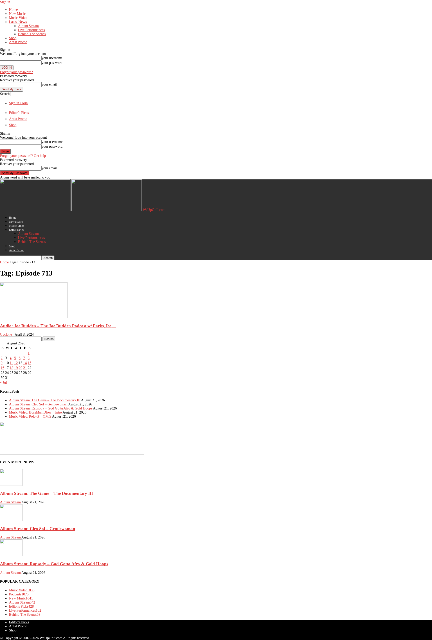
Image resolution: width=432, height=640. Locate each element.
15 (29, 363)
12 (16, 363)
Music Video (18, 18)
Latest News (18, 22)
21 (25, 368)
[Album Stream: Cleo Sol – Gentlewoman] (11, 520)
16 (2, 368)
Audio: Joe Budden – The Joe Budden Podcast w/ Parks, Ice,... (58, 325)
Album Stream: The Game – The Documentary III (44, 400)
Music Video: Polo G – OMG (30, 416)
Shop (12, 38)
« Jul (3, 382)
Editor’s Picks (19, 113)
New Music (17, 14)
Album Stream (28, 26)
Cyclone (6, 334)
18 (11, 368)
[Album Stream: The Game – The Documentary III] (11, 484)
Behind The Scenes (32, 34)
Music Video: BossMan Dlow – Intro (35, 412)
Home (13, 9)
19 (16, 368)
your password (52, 63)
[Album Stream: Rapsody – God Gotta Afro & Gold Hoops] (11, 555)
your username (52, 58)
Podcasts (19, 594)
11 (11, 363)
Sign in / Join (18, 103)
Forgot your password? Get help (23, 156)
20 (20, 368)
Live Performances (31, 30)
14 (25, 363)
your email (49, 84)
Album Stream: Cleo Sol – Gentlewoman (38, 404)
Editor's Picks (21, 606)
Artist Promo (18, 42)
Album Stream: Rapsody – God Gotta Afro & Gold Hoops (50, 408)
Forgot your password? (16, 72)
